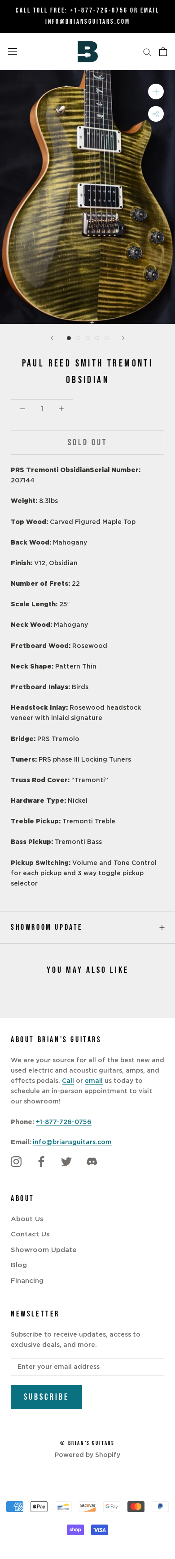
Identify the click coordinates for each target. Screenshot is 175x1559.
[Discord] (91, 1162)
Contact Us (30, 1234)
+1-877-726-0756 (99, 10)
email (94, 1081)
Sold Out (87, 442)
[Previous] (52, 338)
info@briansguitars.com (72, 1142)
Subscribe (46, 1397)
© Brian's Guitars (87, 1443)
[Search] (147, 51)
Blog (19, 1265)
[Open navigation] (12, 51)
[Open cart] (163, 51)
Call (68, 1081)
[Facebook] (41, 1162)
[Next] (123, 338)
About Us (27, 1219)
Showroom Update (47, 927)
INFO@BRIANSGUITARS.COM (87, 21)
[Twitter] (66, 1162)
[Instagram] (16, 1162)
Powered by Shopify (87, 1455)
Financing (27, 1281)
